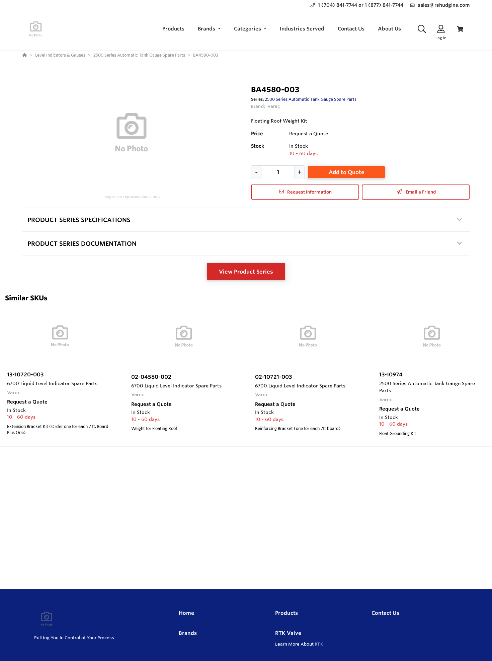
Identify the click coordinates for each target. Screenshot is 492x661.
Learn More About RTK (299, 644)
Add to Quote (346, 172)
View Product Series (246, 271)
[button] (209, 28)
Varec (273, 106)
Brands (188, 633)
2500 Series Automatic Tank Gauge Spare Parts (310, 99)
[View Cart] (460, 29)
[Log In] (441, 29)
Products (286, 613)
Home (186, 613)
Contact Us (385, 613)
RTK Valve (288, 633)
